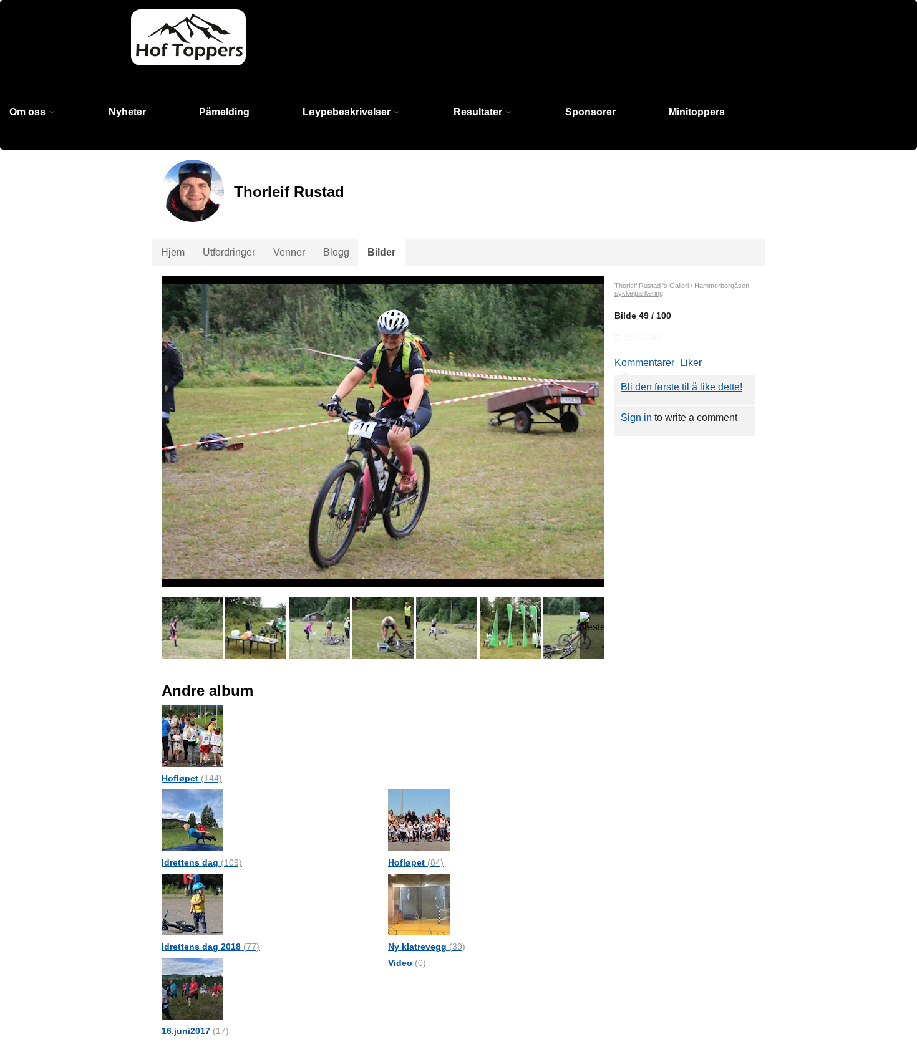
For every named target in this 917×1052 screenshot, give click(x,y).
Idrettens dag (202, 862)
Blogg (336, 252)
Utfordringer (229, 252)
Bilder (381, 252)
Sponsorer (590, 112)
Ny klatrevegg (426, 947)
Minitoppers (697, 112)
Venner (289, 252)
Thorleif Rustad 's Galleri (651, 285)
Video (407, 963)
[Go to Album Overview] (192, 735)
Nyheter (127, 112)
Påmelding (224, 112)
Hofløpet (192, 778)
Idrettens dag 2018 (211, 947)
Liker (691, 362)
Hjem (173, 252)
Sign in (636, 417)
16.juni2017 (195, 1031)
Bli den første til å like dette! (681, 387)
